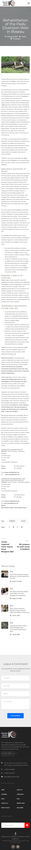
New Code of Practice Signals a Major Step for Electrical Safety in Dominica (19, 610)
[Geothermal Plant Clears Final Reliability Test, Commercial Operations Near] (4, 623)
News (11, 571)
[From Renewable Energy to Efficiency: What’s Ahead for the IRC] (4, 571)
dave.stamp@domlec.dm (12, 474)
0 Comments (16, 39)
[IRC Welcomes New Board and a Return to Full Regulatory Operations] (4, 588)
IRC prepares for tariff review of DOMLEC (23, 545)
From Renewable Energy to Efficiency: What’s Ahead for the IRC (19, 576)
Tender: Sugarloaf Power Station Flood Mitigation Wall (7, 545)
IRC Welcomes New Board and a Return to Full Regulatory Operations (19, 593)
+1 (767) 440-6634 (9, 769)
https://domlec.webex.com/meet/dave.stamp (13, 507)
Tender (23, 521)
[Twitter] (13, 527)
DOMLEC (12, 521)
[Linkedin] (22, 527)
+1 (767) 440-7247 (9, 773)
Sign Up (27, 825)
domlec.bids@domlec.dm (12, 472)
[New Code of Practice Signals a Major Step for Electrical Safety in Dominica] (4, 605)
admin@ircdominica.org (11, 776)
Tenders (23, 36)
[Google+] (18, 527)
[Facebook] (9, 527)
